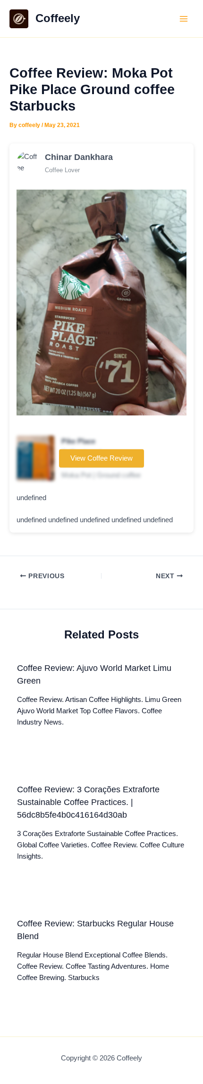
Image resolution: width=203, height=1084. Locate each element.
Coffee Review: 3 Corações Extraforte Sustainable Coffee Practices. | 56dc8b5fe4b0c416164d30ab (88, 802)
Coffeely (57, 18)
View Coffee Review (101, 458)
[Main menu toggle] (184, 19)
